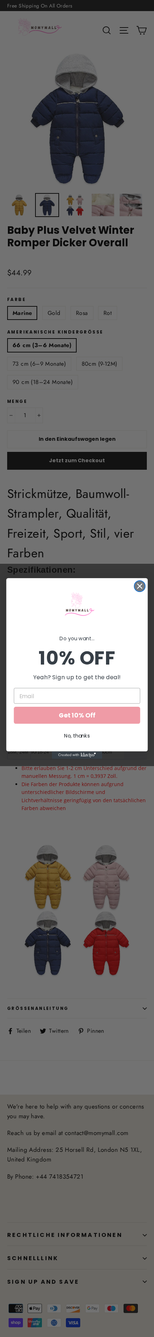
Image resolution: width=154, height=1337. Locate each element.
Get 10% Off (77, 715)
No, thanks (77, 735)
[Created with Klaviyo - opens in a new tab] (77, 755)
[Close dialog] (139, 586)
